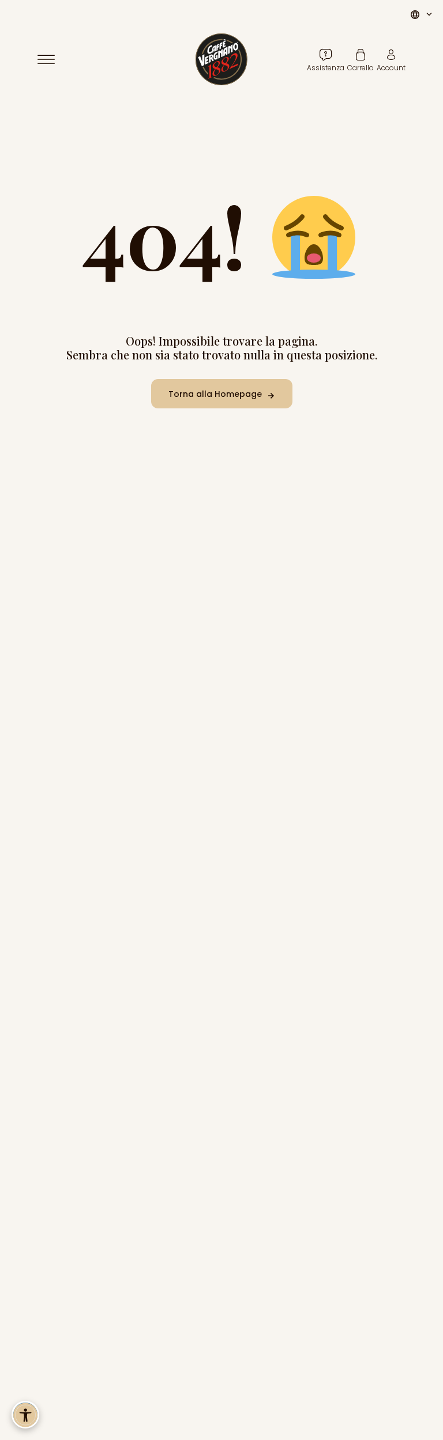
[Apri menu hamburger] (51, 59)
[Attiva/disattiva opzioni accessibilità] (25, 1414)
